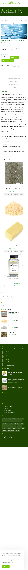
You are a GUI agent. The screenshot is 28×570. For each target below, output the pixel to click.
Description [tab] (14, 75)
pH (15, 425)
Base (18, 418)
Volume (4, 49)
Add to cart (14, 57)
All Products (20, 66)
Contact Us (6, 408)
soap (23, 428)
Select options (8, 194)
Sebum (9, 428)
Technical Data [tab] (14, 81)
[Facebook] (3, 297)
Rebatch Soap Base (14, 245)
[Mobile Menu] (24, 3)
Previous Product (7, 20)
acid (4, 418)
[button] (14, 23)
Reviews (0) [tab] (14, 87)
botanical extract (7, 421)
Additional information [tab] (14, 78)
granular (5, 423)
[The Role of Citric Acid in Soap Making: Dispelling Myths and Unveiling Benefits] (4, 373)
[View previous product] (2, 21)
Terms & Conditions (8, 410)
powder (19, 425)
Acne (8, 418)
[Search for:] (26, 3)
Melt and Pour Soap (5, 243)
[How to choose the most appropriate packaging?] (4, 380)
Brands (5, 398)
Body (22, 418)
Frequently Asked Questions (9, 412)
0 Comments (17, 375)
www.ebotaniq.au (10, 365)
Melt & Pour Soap (7, 396)
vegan (17, 430)
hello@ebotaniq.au (10, 361)
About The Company (8, 406)
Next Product (22, 20)
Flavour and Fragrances (18, 186)
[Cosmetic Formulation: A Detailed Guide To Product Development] (4, 387)
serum (14, 428)
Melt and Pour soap (7, 425)
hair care (16, 423)
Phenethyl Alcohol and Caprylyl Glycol (14, 12)
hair (11, 423)
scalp (4, 428)
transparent (11, 430)
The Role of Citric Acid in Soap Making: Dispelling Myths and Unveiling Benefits (16, 372)
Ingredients (3, 305)
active (13, 418)
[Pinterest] (12, 297)
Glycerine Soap (17, 421)
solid (4, 430)
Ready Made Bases (7, 401)
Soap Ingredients (23, 243)
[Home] (1, 12)
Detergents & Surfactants (17, 243)
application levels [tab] (13, 84)
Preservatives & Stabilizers (12, 66)
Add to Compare (8, 60)
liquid (21, 423)
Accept (5, 566)
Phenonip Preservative (14, 280)
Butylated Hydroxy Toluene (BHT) (14, 188)
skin (19, 428)
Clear (13, 49)
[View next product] (26, 21)
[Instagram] (8, 297)
